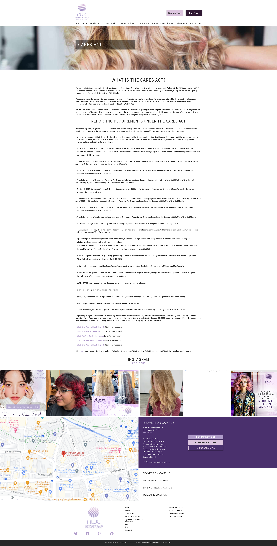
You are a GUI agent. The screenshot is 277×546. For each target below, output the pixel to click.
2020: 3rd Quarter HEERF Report (90, 331)
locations (142, 23)
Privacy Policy (166, 542)
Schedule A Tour (205, 442)
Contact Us (195, 23)
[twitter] (76, 534)
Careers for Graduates (162, 23)
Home (127, 507)
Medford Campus (175, 510)
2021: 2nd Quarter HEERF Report (90, 345)
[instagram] (100, 534)
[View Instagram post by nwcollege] (44, 413)
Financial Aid (110, 23)
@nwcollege (138, 362)
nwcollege (23, 372)
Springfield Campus (176, 513)
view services (206, 448)
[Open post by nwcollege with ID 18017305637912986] (161, 393)
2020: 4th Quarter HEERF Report (90, 336)
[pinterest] (112, 534)
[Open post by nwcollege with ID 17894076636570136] (23, 393)
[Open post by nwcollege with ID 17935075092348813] (69, 393)
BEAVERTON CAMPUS (156, 473)
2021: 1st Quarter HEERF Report (91, 340)
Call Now (194, 13)
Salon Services (127, 23)
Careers (127, 527)
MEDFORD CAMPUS (155, 480)
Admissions (95, 23)
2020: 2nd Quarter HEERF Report (90, 327)
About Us (181, 23)
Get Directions (206, 437)
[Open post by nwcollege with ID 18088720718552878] (208, 393)
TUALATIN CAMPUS (155, 494)
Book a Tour (174, 13)
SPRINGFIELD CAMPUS (157, 487)
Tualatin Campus (175, 516)
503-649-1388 (148, 432)
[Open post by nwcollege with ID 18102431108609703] (115, 393)
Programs (80, 23)
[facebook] (88, 534)
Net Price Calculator (132, 516)
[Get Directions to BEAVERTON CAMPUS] (69, 459)
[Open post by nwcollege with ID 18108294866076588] (254, 393)
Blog (126, 524)
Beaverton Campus (176, 507)
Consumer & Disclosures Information (134, 520)
